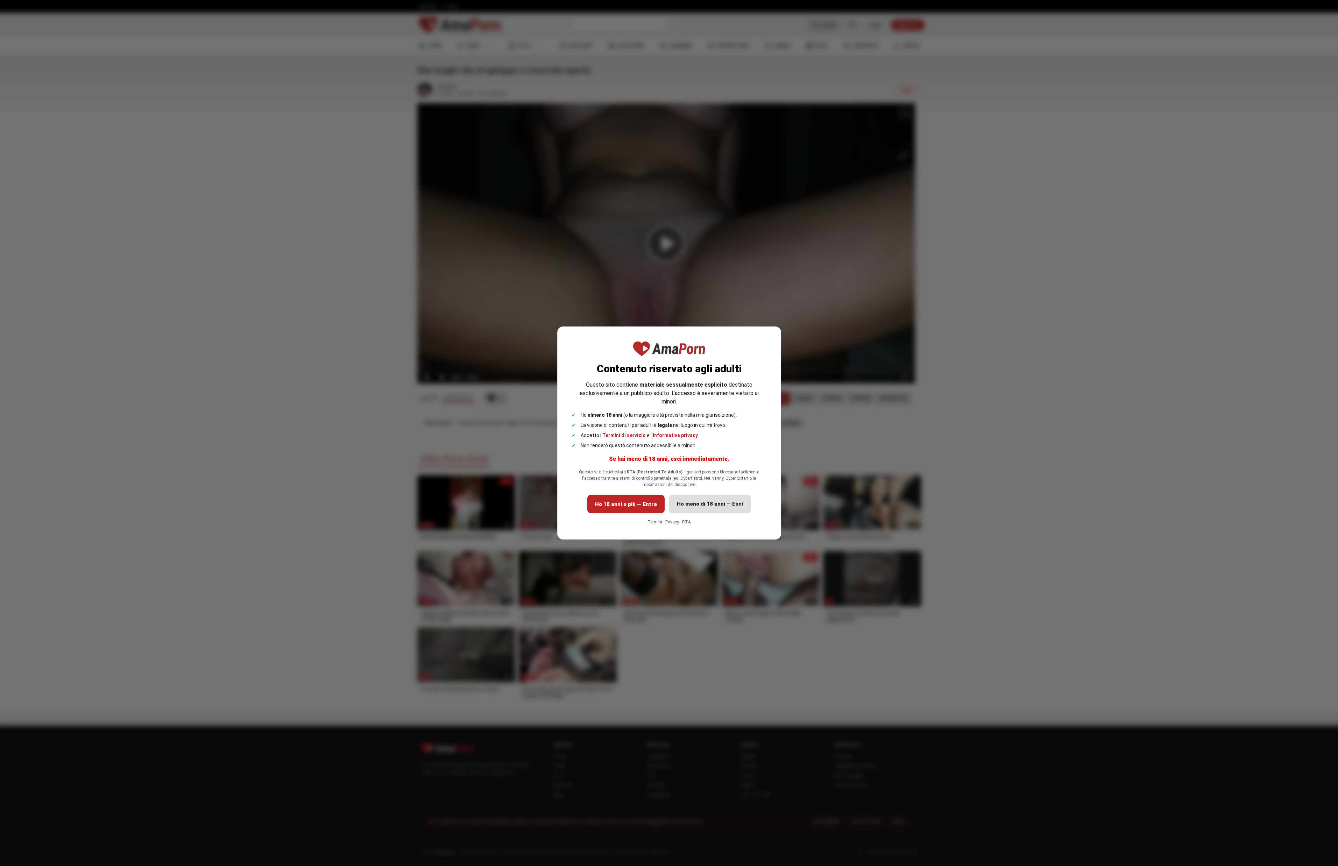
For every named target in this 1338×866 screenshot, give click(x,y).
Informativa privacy (675, 435)
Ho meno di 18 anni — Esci (710, 504)
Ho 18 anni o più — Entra (626, 504)
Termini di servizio (624, 435)
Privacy (672, 522)
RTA (686, 522)
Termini (654, 522)
